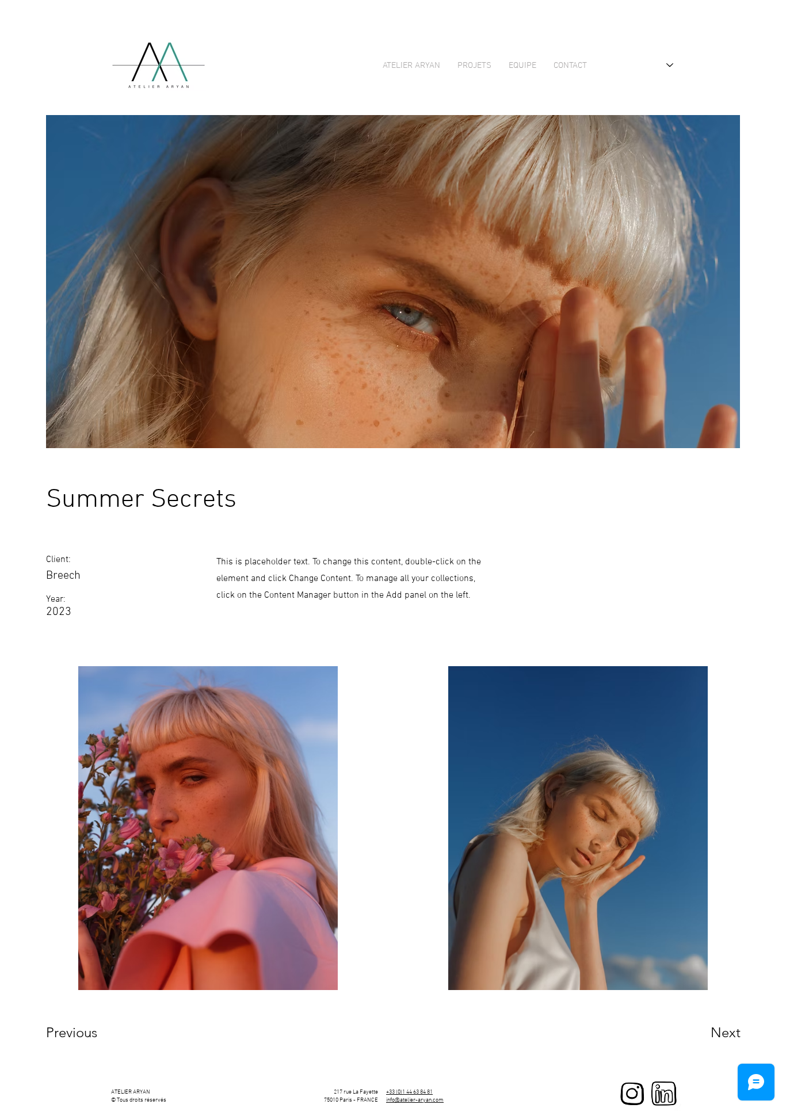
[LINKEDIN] (664, 1093)
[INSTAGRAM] (632, 1093)
